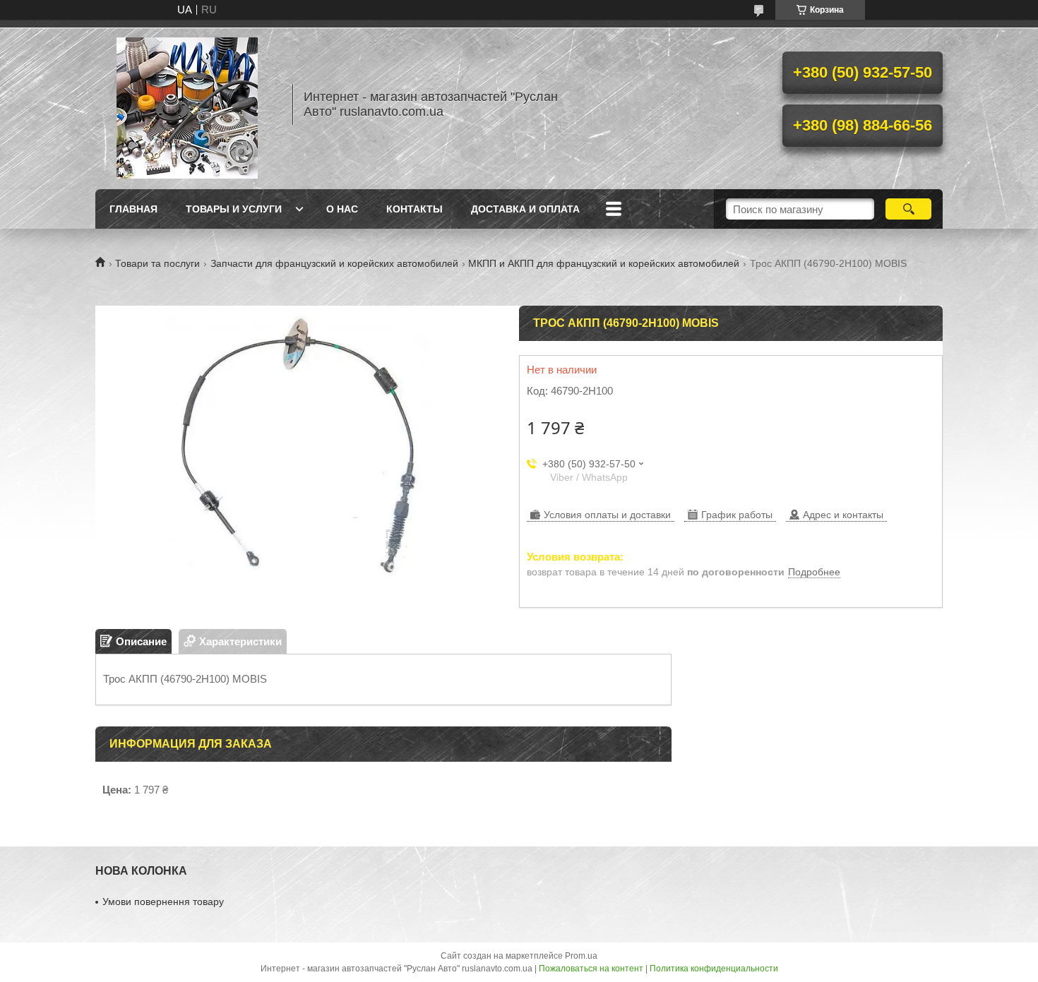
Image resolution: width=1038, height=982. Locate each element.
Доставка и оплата (525, 209)
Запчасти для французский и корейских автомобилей (334, 263)
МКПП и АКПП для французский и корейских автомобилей (603, 263)
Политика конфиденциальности (714, 969)
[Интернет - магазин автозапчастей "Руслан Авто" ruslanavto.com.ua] (187, 104)
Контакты (414, 209)
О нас (342, 209)
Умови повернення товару (163, 901)
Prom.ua (581, 956)
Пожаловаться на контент (591, 969)
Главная (133, 209)
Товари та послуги (157, 263)
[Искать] (908, 209)
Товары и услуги (234, 209)
